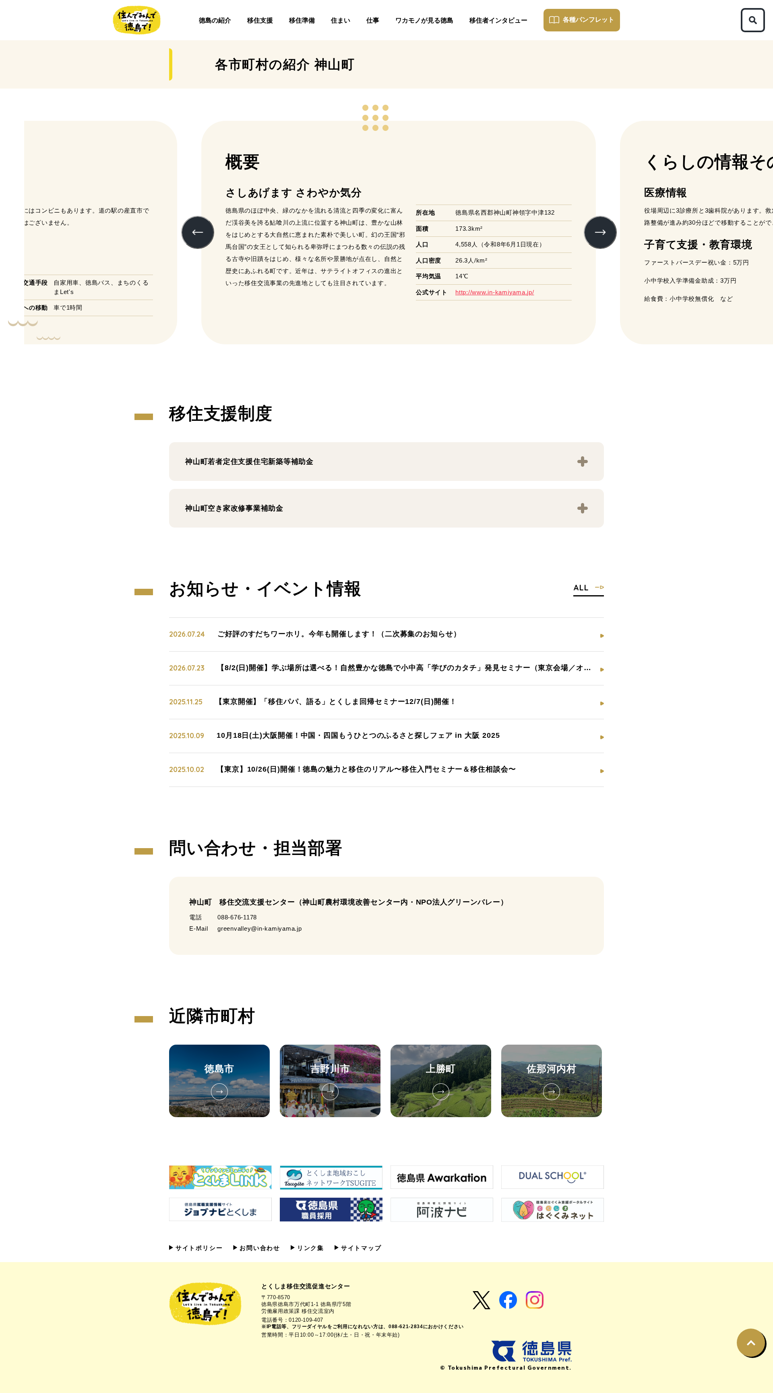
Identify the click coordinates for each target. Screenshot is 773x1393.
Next (600, 232)
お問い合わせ (258, 1247)
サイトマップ (360, 1247)
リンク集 (309, 1247)
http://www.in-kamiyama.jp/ (494, 292)
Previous (197, 232)
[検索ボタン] (753, 20)
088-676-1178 (237, 917)
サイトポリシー (198, 1247)
